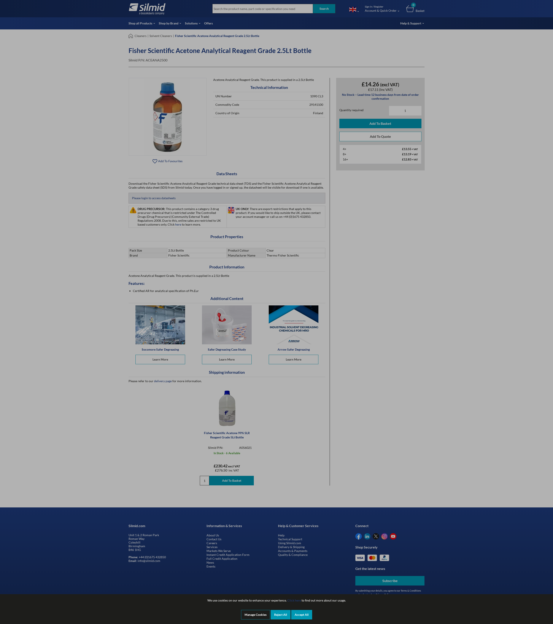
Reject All (280, 614)
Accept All (302, 614)
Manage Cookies (256, 614)
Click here (294, 600)
